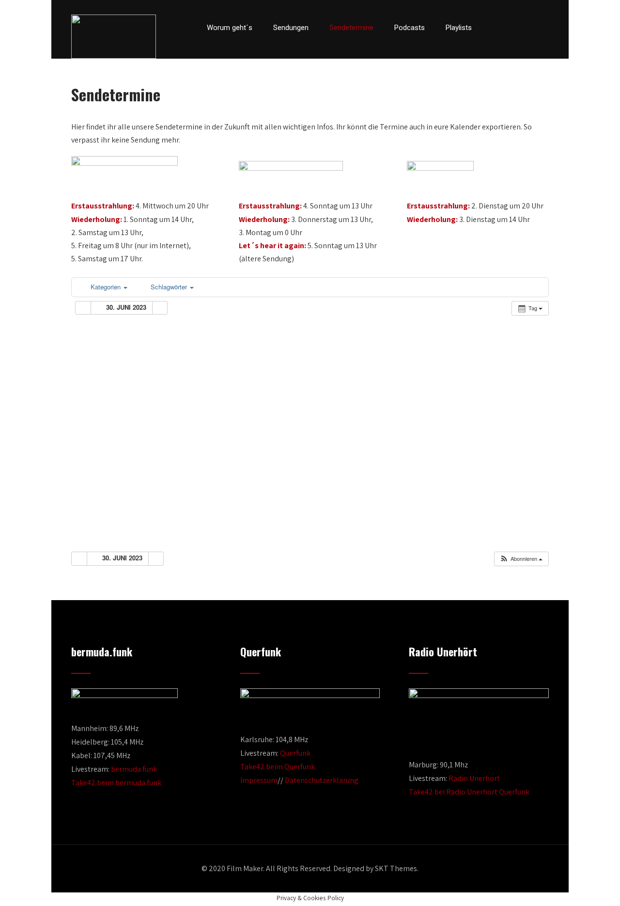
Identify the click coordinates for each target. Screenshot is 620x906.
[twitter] (511, 27)
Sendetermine (351, 27)
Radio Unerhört (474, 778)
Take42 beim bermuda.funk (116, 783)
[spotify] (546, 27)
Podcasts (409, 27)
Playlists (459, 27)
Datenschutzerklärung (321, 780)
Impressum (259, 780)
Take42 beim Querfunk (277, 767)
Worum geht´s (229, 27)
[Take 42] (113, 37)
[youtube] (528, 27)
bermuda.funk (134, 769)
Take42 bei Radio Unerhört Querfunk (469, 792)
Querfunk (295, 753)
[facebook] (495, 27)
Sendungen (291, 27)
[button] (521, 559)
